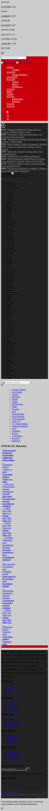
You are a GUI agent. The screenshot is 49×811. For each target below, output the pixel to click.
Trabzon (10, 329)
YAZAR (10, 104)
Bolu (9, 214)
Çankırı (10, 224)
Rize (8, 309)
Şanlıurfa (10, 334)
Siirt (8, 317)
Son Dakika (17, 392)
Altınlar (10, 702)
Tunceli (10, 331)
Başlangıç (16, 441)
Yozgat (10, 341)
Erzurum (10, 241)
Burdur (10, 217)
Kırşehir (10, 278)
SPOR (9, 92)
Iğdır (9, 365)
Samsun (10, 314)
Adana (9, 183)
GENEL (10, 67)
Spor (14, 411)
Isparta (9, 258)
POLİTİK (11, 79)
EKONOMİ (12, 77)
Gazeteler (16, 431)
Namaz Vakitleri (19, 390)
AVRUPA (11, 72)
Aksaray (10, 346)
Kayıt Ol (15, 438)
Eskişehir (10, 244)
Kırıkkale (11, 353)
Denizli (10, 229)
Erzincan (10, 239)
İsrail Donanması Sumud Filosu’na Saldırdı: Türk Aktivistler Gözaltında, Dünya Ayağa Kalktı (23, 160)
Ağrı (8, 190)
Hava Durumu (18, 416)
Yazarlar (15, 409)
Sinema (10, 754)
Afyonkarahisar (13, 188)
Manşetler (11, 740)
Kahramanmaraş (14, 292)
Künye (15, 433)
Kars (9, 268)
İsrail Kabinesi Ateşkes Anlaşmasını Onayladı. (27, 144)
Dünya (15, 84)
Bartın (9, 360)
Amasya (10, 192)
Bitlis (9, 212)
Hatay (9, 256)
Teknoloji (16, 101)
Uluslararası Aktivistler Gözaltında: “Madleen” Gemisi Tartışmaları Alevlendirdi (24, 169)
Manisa (10, 290)
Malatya (10, 287)
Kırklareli (11, 275)
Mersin (10, 261)
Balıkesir (10, 205)
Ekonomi (16, 397)
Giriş (14, 428)
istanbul (10, 263)
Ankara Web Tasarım (10, 792)
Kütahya (10, 285)
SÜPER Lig (17, 87)
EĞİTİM (10, 96)
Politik (15, 399)
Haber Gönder (13, 693)
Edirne (9, 234)
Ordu (9, 307)
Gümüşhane (12, 251)
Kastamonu (11, 270)
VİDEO (10, 94)
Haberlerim (11, 743)
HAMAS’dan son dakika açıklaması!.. (24, 156)
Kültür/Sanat (17, 99)
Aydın (9, 202)
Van (8, 339)
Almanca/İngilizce (20, 75)
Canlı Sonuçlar (18, 419)
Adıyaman (11, 185)
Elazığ (9, 236)
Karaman (10, 351)
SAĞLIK (11, 89)
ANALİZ (11, 106)
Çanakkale (11, 222)
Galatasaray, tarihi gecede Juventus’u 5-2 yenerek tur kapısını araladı (22, 135)
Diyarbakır (11, 231)
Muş (8, 300)
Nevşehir (10, 302)
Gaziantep (11, 246)
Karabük (10, 370)
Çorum (10, 227)
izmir (9, 266)
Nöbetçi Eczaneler (20, 426)
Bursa (9, 219)
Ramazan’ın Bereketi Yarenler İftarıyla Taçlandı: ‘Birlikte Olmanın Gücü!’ (21, 130)
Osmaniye (11, 375)
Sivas (9, 322)
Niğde (9, 304)
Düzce (9, 377)
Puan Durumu (18, 414)
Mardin (10, 295)
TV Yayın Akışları (20, 424)
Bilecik (10, 207)
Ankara (10, 195)
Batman (10, 356)
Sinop (9, 319)
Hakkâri (10, 253)
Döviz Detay (12, 710)
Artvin (9, 200)
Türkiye (15, 82)
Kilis (9, 373)
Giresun (10, 248)
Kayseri (10, 273)
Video (14, 407)
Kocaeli (10, 280)
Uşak (9, 336)
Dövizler (10, 719)
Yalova (10, 368)
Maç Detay (11, 726)
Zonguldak (11, 343)
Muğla (9, 297)
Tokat (9, 326)
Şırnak (9, 358)
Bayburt (10, 348)
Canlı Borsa (17, 436)
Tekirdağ (10, 324)
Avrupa (15, 394)
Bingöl (9, 210)
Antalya (10, 197)
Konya (9, 283)
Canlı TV (16, 421)
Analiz (15, 402)
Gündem (15, 70)
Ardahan (10, 363)
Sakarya (10, 312)
